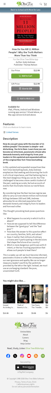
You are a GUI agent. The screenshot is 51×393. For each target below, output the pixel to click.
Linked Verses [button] (12, 132)
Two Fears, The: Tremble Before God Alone (36, 309)
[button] (41, 4)
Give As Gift (27, 88)
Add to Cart (26, 75)
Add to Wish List (26, 98)
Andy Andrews (29, 62)
